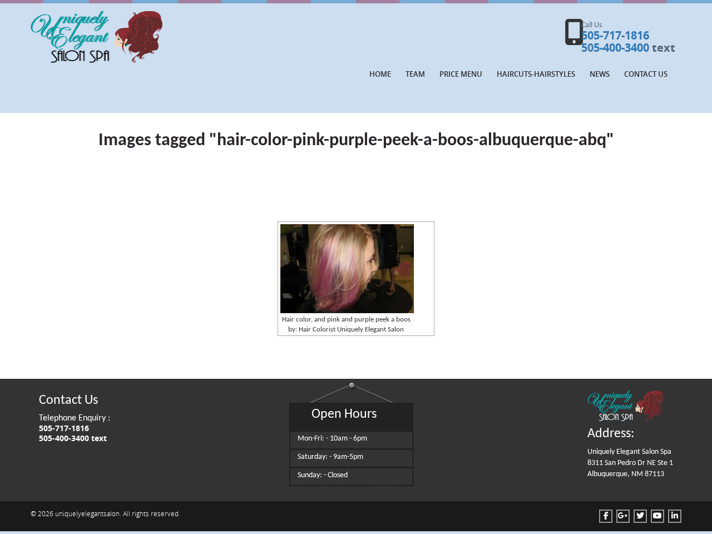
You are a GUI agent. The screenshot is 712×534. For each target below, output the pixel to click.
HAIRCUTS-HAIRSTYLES (536, 74)
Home (380, 74)
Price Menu (460, 74)
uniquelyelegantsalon (87, 513)
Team (415, 74)
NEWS (600, 74)
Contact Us (646, 74)
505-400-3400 (615, 47)
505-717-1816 (615, 35)
